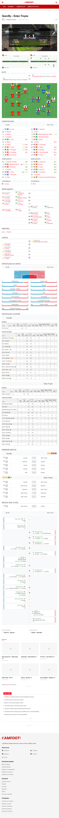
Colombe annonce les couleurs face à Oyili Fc (14, 699)
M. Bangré (41, 150)
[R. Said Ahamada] (38, 111)
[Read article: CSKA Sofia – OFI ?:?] (11, 669)
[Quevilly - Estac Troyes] (29, 458)
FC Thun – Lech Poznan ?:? (47, 657)
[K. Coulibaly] (25, 109)
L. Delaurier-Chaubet (10, 162)
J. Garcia (6, 184)
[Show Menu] (2, 2)
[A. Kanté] (43, 91)
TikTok (5, 757)
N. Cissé (7, 177)
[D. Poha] (19, 95)
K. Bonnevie (13, 174)
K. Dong (40, 167)
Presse (3, 791)
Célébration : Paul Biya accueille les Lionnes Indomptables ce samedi (19, 696)
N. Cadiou (8, 144)
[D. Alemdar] (53, 100)
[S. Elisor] (33, 100)
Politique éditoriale (6, 767)
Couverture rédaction (7, 794)
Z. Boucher (37, 174)
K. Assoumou (42, 162)
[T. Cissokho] (12, 95)
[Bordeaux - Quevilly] (29, 461)
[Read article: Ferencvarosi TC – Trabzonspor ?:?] (11, 648)
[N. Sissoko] (12, 113)
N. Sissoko (24, 79)
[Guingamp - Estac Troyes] (29, 489)
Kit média (4, 786)
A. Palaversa (41, 172)
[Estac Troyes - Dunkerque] (29, 493)
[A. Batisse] (12, 104)
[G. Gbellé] (19, 113)
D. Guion (33, 184)
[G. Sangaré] (19, 87)
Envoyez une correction (7, 801)
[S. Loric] (12, 87)
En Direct (11, 6)
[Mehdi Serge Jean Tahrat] (48, 95)
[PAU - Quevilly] (29, 472)
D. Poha (12, 147)
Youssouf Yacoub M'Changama (47, 177)
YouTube (34, 754)
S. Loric (12, 139)
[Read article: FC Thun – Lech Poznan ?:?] (49, 648)
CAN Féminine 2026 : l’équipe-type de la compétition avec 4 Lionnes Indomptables (21, 711)
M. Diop (40, 164)
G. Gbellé (7, 142)
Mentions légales (6, 764)
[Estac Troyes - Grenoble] (29, 496)
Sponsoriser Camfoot (7, 811)
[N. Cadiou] (19, 104)
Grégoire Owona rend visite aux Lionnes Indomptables (15, 714)
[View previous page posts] (28, 718)
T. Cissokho (8, 137)
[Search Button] (56, 2)
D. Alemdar (41, 129)
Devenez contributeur (7, 806)
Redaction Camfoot (11, 19)
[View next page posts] (31, 718)
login (6, 684)
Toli (4, 6)
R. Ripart (40, 147)
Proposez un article (6, 803)
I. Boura (40, 139)
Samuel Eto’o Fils (33, 6)
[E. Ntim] (48, 87)
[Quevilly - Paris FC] (29, 469)
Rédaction (4, 789)
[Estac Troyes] (43, 37)
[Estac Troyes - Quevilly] (29, 506)
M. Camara (13, 167)
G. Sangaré (13, 150)
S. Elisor (40, 155)
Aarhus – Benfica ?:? (26, 677)
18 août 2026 (5, 660)
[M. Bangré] (38, 100)
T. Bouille (8, 232)
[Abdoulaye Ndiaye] (48, 104)
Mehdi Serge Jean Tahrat (45, 134)
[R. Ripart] (38, 88)
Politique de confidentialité (8, 769)
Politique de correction (7, 772)
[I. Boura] (48, 113)
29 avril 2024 (22, 19)
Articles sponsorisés (7, 808)
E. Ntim (36, 132)
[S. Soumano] (25, 91)
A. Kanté (53, 76)
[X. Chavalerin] (43, 108)
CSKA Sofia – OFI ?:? (7, 677)
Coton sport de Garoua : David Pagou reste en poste (15, 705)
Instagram (6, 754)
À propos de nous (6, 781)
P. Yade (12, 172)
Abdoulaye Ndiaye (43, 137)
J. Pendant (8, 169)
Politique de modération (7, 774)
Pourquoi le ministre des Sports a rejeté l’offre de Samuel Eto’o (17, 708)
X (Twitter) (34, 750)
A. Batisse (8, 134)
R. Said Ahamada (37, 76)
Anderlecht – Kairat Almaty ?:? (29, 657)
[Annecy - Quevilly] (29, 465)
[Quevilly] (16, 37)
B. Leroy (12, 129)
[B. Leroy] (6, 100)
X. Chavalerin (42, 144)
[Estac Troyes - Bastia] (29, 485)
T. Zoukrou (41, 169)
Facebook (6, 750)
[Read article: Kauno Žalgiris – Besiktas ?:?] (49, 669)
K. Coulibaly (13, 152)
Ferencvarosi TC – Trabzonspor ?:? (10, 657)
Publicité (4, 784)
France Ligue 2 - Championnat (26, 29)
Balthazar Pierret (8, 79)
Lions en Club (21, 6)
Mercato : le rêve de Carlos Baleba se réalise (13, 702)
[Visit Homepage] (29, 2)
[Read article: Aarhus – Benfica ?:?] (30, 669)
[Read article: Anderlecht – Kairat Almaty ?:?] (30, 648)
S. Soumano (13, 155)
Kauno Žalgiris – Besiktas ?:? (47, 677)
